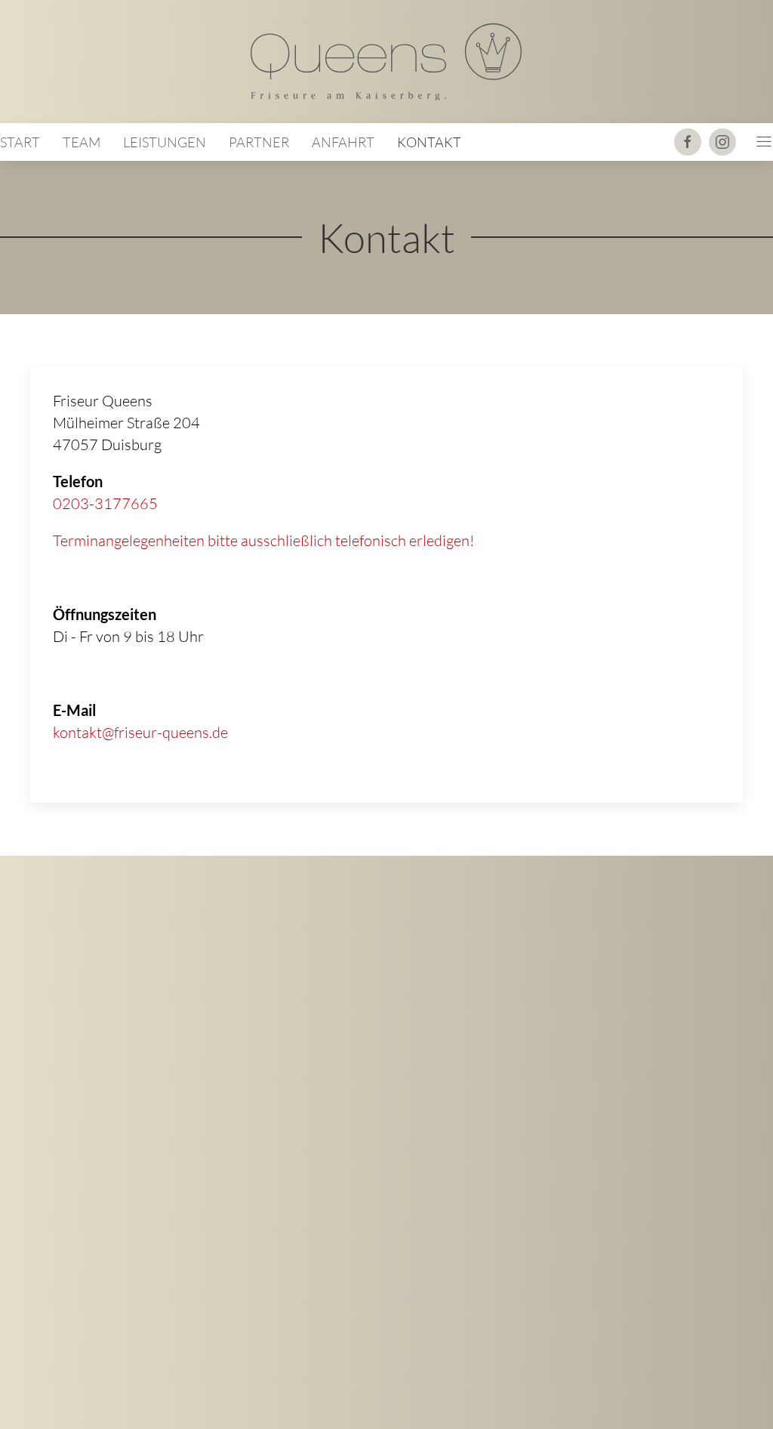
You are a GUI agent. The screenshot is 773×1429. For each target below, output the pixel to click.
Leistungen (164, 142)
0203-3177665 (105, 503)
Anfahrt (343, 142)
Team (81, 142)
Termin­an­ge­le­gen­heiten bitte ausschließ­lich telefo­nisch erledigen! (263, 540)
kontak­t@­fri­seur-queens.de (140, 732)
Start (20, 142)
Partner (259, 142)
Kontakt (429, 142)
